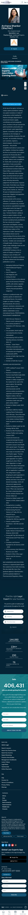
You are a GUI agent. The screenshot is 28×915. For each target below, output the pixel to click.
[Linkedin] (6, 845)
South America (6, 804)
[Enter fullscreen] (25, 88)
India (14, 37)
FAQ (3, 778)
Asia (3, 798)
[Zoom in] (25, 83)
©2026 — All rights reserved (13, 907)
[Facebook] (9, 845)
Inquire (15, 49)
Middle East (5, 807)
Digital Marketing (7, 755)
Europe (4, 800)
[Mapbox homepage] (4, 95)
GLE (3, 907)
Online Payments (7, 769)
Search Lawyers (6, 748)
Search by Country (7, 753)
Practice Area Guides (8, 757)
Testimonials (5, 767)
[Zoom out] (25, 85)
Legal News (5, 764)
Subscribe (14, 895)
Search (14, 627)
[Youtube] (12, 845)
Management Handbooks (9, 760)
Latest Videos (6, 762)
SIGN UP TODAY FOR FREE (14, 730)
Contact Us (5, 780)
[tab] (12, 104)
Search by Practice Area (9, 750)
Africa (4, 796)
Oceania (4, 809)
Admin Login (5, 745)
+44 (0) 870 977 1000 (11, 871)
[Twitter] (3, 845)
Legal (14, 33)
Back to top (25, 907)
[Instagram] (15, 845)
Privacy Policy (6, 785)
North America (6, 802)
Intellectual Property (14, 35)
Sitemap (4, 787)
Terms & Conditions (7, 782)
